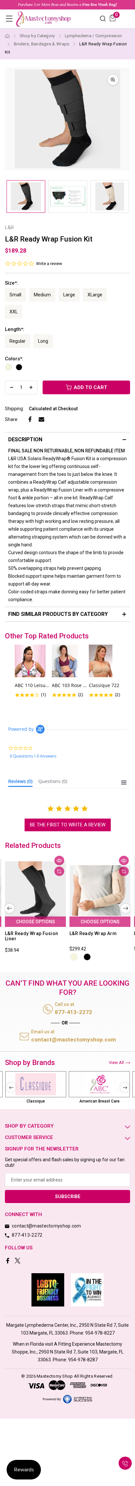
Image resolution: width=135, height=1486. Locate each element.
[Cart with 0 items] (112, 18)
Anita (99, 1101)
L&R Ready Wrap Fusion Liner (31, 936)
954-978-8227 (100, 1333)
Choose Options (35, 921)
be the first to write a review (68, 825)
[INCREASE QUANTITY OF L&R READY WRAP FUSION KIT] (30, 387)
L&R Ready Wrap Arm (93, 933)
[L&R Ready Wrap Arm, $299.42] (99, 890)
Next (125, 908)
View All (116, 1062)
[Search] (103, 18)
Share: (11, 419)
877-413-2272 (73, 1012)
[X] (18, 1261)
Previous (9, 908)
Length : (14, 329)
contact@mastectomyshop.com (73, 1039)
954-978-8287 (83, 1359)
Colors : (14, 359)
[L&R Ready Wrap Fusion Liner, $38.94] (35, 890)
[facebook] (8, 1261)
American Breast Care (36, 1101)
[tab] (20, 782)
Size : (11, 283)
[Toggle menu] (9, 18)
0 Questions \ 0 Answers (33, 756)
